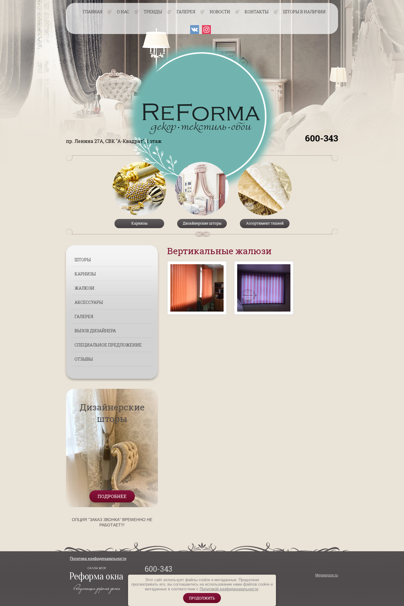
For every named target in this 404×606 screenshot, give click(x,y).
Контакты (257, 11)
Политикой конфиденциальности (229, 589)
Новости (220, 11)
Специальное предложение (108, 345)
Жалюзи (84, 288)
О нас (123, 11)
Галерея (186, 11)
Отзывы (84, 359)
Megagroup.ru (326, 575)
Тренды (153, 11)
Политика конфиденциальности (98, 558)
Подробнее (112, 496)
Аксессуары (89, 302)
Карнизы (85, 274)
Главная (92, 11)
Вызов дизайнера (95, 330)
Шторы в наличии (304, 11)
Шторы (83, 259)
